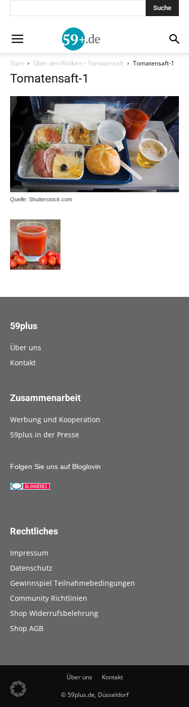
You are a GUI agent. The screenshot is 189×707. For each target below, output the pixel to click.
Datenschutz (31, 568)
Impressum (29, 553)
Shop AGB (26, 628)
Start (17, 63)
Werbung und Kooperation (55, 419)
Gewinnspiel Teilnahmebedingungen (72, 583)
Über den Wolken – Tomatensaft (78, 63)
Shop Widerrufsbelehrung (54, 613)
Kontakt (23, 362)
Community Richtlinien (48, 598)
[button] (18, 689)
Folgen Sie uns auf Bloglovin (55, 466)
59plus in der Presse (44, 434)
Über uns (25, 347)
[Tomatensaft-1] (94, 190)
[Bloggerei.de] (30, 488)
